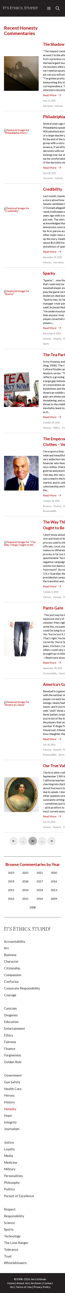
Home (11, 1283)
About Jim (23, 1283)
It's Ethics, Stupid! (20, 8)
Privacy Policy (41, 1286)
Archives (36, 1283)
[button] (49, 8)
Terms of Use (24, 1286)
